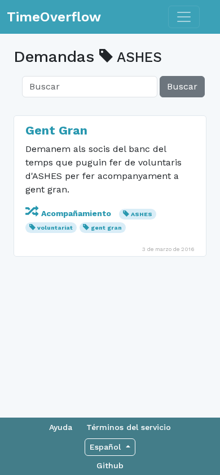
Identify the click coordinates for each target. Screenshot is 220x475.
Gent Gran (56, 130)
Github (110, 465)
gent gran (106, 227)
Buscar (182, 86)
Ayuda (60, 427)
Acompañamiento (76, 213)
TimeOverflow (54, 17)
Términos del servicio (128, 427)
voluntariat (55, 227)
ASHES (141, 214)
